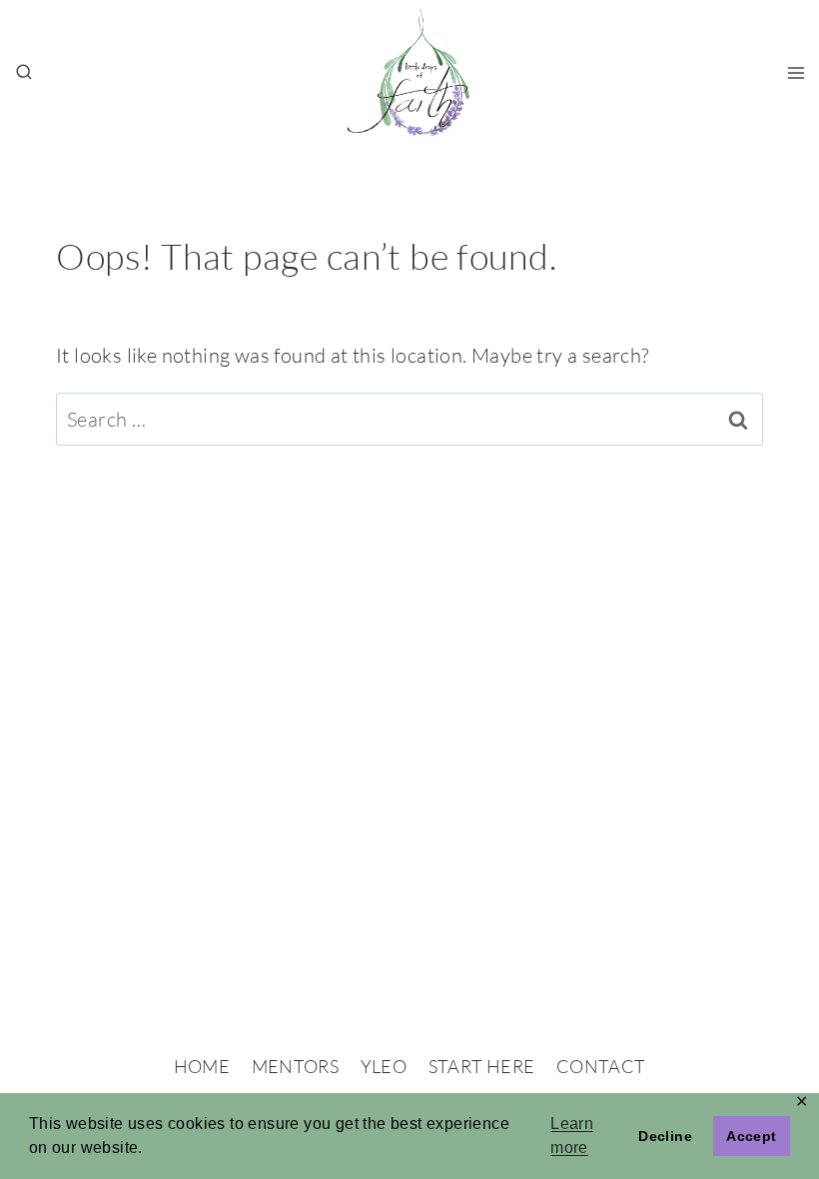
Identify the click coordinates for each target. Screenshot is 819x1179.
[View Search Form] (24, 73)
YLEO (384, 1066)
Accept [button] (751, 1136)
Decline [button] (665, 1136)
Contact (601, 1066)
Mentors (296, 1066)
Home (202, 1066)
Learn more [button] (571, 1135)
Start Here (481, 1066)
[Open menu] (795, 72)
